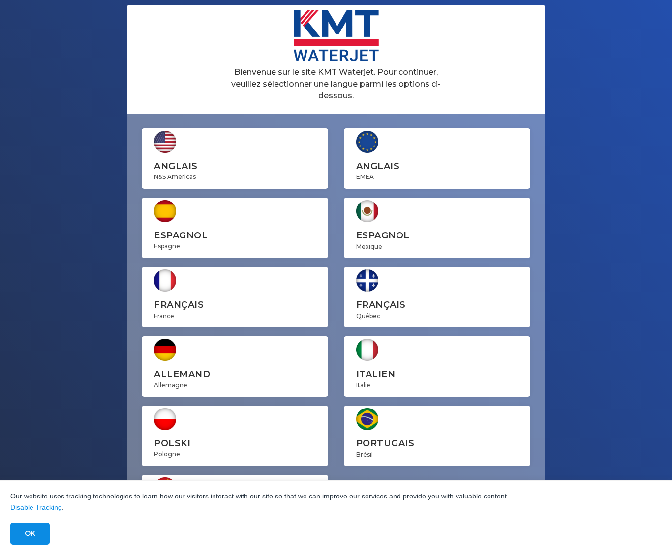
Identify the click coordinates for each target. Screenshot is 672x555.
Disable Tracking (36, 507)
